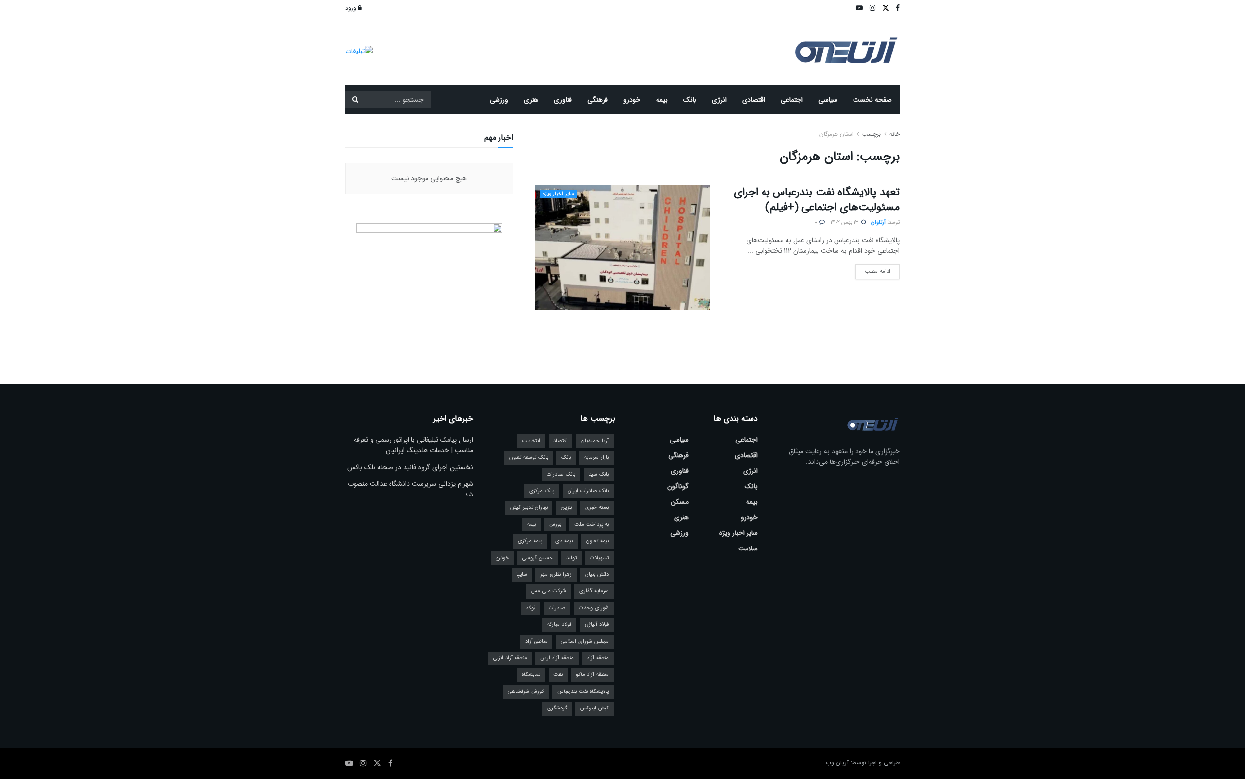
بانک (689, 99)
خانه (894, 134)
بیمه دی (564, 541)
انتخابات (531, 441)
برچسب (871, 134)
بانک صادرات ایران (588, 491)
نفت (558, 675)
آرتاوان (878, 222)
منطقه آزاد (598, 658)
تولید (571, 558)
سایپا (521, 574)
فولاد (530, 608)
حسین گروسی (537, 558)
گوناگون (678, 486)
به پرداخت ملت (591, 524)
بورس (555, 524)
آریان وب (837, 762)
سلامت (748, 548)
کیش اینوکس (594, 708)
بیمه (662, 99)
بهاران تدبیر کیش (529, 507)
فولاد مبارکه (559, 624)
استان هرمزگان (836, 134)
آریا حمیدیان (595, 441)
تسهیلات (599, 558)
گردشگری (557, 708)
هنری (531, 99)
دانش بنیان (597, 574)
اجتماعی (792, 99)
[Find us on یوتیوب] (349, 763)
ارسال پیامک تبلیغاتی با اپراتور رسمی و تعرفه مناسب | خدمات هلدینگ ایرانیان (413, 445)
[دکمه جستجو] (355, 99)
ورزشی (499, 99)
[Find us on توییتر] (377, 763)
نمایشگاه (531, 675)
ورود (351, 8)
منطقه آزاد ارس (557, 658)
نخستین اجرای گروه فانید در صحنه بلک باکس (410, 467)
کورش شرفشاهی (526, 692)
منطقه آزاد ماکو (592, 675)
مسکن (680, 501)
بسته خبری (597, 507)
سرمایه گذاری (594, 591)
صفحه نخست (872, 99)
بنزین (566, 507)
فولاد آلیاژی (597, 624)
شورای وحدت (594, 608)
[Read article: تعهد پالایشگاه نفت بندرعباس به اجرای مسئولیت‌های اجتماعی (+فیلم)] (622, 247)
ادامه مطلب (872, 270)
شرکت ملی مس (548, 591)
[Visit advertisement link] (359, 50)
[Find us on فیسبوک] (390, 763)
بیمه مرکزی (530, 541)
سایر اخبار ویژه (558, 194)
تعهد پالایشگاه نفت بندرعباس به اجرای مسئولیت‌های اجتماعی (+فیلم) (817, 199)
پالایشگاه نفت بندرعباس (583, 692)
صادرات (557, 608)
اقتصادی (753, 99)
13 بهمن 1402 (845, 222)
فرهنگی (597, 99)
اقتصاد (560, 441)
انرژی (719, 99)
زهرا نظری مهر (556, 574)
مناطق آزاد (536, 641)
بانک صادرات (561, 474)
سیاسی (827, 99)
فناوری (563, 99)
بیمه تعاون (597, 541)
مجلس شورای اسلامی (585, 641)
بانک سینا (598, 474)
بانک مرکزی (541, 491)
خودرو (631, 99)
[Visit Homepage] (846, 51)
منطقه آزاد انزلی (510, 658)
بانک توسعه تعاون (528, 457)
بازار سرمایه (596, 457)
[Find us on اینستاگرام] (363, 763)
